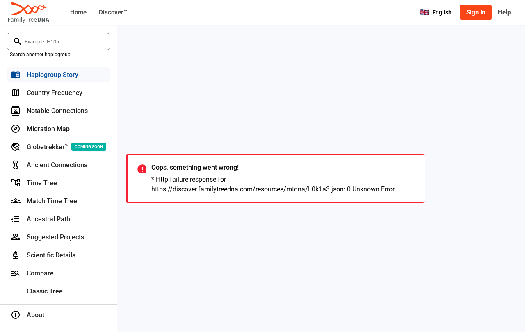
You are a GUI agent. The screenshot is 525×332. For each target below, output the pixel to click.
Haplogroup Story (52, 75)
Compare (40, 273)
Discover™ (113, 12)
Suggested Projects (55, 237)
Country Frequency (54, 93)
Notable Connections (57, 111)
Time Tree (42, 183)
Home (78, 12)
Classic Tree (45, 291)
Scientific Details (51, 255)
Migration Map (48, 129)
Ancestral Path (48, 219)
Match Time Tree (52, 201)
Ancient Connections (57, 165)
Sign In (475, 12)
